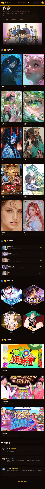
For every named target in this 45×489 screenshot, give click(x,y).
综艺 (26, 2)
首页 (16, 2)
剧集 (21, 2)
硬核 (19, 2)
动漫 (24, 2)
